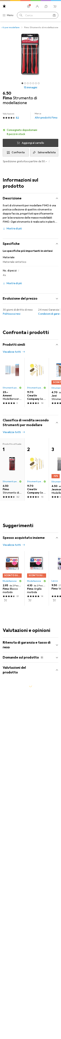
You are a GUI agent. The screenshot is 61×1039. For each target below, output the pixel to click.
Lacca (55, 581)
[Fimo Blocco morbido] (12, 578)
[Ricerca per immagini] (54, 15)
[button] (30, 132)
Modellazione (10, 581)
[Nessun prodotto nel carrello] (55, 6)
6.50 (7, 93)
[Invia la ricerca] (21, 15)
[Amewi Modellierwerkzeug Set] (12, 382)
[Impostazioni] (28, 6)
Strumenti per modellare (11, 387)
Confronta (18, 152)
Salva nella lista (47, 152)
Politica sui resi (11, 314)
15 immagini (30, 87)
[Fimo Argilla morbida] (36, 578)
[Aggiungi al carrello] (5, 600)
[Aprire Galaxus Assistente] (46, 6)
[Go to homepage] (4, 6)
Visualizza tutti (12, 352)
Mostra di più (14, 228)
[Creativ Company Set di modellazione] (36, 382)
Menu (10, 15)
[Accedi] (37, 6)
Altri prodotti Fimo (46, 115)
